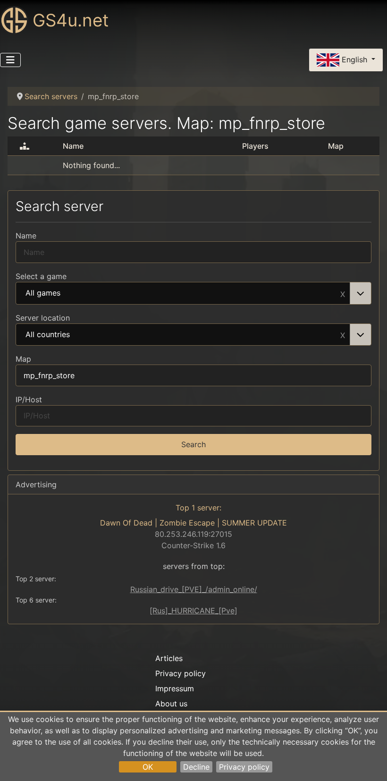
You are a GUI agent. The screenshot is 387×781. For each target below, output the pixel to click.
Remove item (342, 293)
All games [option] (42, 293)
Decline (196, 767)
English (354, 59)
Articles (169, 658)
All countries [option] (47, 335)
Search (193, 444)
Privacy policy (244, 767)
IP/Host (29, 399)
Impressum (174, 688)
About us (171, 703)
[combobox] (193, 293)
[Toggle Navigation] (10, 60)
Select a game (41, 276)
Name (26, 235)
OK (148, 767)
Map (23, 359)
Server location (43, 318)
